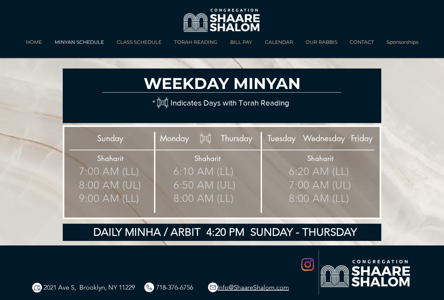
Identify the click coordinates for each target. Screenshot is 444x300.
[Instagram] (307, 264)
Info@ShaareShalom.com (253, 287)
